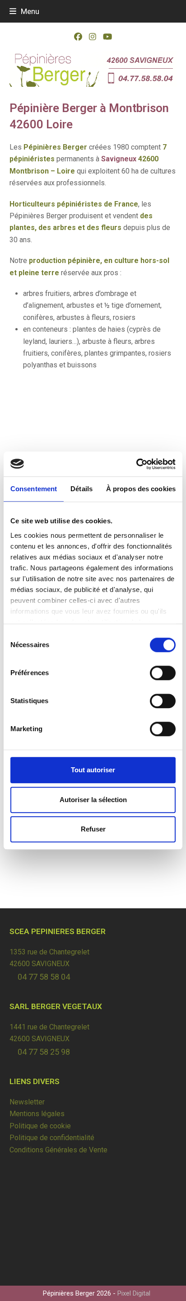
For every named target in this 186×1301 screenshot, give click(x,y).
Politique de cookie (40, 1126)
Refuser (93, 829)
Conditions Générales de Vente (58, 1150)
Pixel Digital (133, 1293)
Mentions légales (37, 1113)
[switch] (163, 673)
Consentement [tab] (33, 489)
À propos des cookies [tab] (141, 489)
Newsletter (27, 1102)
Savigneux (118, 159)
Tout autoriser (93, 770)
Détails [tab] (81, 489)
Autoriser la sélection (93, 799)
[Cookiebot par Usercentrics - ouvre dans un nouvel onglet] (136, 464)
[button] (24, 11)
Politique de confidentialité (51, 1137)
